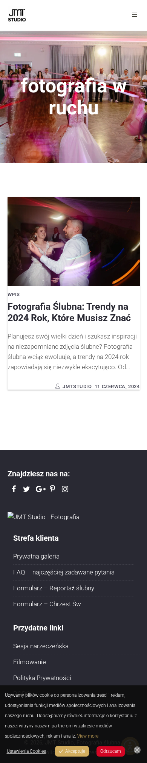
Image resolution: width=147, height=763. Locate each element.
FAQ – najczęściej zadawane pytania (64, 572)
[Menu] (136, 15)
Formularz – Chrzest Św (47, 604)
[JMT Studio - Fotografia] (44, 516)
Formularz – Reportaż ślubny (53, 588)
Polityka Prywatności (42, 678)
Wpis (14, 294)
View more (87, 736)
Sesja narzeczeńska (41, 646)
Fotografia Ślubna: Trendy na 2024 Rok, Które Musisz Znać (69, 312)
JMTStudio (77, 386)
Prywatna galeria (36, 556)
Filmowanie (29, 662)
